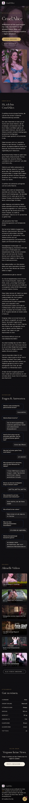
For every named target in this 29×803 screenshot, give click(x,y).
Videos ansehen (11, 39)
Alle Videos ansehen (14, 671)
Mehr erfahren (10, 43)
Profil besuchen (14, 764)
